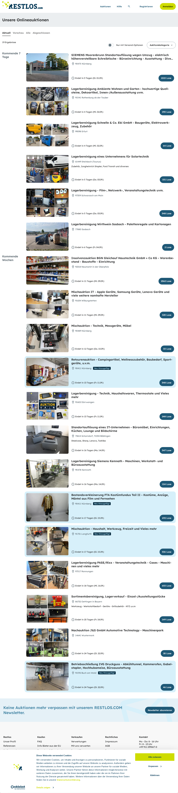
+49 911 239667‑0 (148, 747)
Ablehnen (155, 775)
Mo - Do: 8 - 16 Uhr (149, 741)
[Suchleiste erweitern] (129, 6)
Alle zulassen (154, 757)
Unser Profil (9, 741)
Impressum (111, 741)
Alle (28, 32)
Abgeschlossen (41, 32)
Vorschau (18, 32)
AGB (107, 746)
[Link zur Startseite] (22, 4)
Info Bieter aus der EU (49, 746)
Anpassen (153, 766)
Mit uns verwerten (80, 746)
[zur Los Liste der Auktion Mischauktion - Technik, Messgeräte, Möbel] (100, 338)
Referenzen (9, 746)
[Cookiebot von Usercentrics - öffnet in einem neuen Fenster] (18, 787)
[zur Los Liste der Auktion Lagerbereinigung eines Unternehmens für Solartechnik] (100, 169)
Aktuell (6, 32)
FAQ (39, 741)
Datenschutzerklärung (68, 780)
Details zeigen (43, 787)
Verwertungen (78, 741)
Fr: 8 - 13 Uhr (145, 744)
